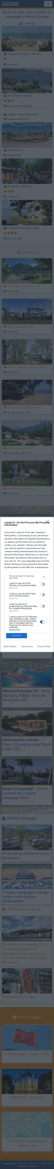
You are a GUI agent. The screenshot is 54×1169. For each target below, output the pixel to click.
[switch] (42, 584)
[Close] (48, 523)
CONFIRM (16, 635)
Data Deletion (10, 646)
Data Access (27, 646)
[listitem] (27, 577)
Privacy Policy (44, 646)
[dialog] (27, 584)
